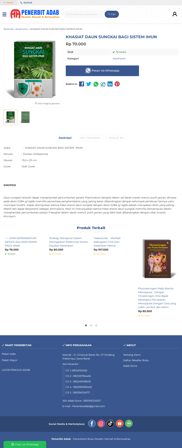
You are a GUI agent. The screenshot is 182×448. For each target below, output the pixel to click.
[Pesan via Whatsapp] (8, 237)
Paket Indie (9, 354)
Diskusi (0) (116, 137)
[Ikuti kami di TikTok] (110, 424)
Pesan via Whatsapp (105, 70)
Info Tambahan (90, 137)
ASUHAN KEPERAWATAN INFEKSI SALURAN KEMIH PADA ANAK (21, 242)
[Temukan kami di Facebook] (92, 424)
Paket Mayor (9, 360)
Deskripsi (65, 137)
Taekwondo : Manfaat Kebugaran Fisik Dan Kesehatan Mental (107, 242)
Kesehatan (119, 58)
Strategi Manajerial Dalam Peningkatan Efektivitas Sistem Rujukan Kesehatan (68, 242)
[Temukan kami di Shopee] (119, 424)
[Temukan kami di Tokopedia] (129, 424)
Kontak (27, 2)
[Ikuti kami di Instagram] (101, 424)
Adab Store (130, 365)
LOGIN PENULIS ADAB (16, 370)
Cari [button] (113, 14)
